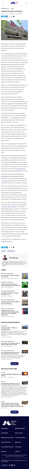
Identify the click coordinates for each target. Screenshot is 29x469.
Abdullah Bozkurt (11, 316)
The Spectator (19, 13)
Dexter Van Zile (11, 397)
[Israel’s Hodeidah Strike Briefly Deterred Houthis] (25, 373)
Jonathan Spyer (11, 377)
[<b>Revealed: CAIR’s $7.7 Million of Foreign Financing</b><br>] (25, 327)
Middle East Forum (7, 241)
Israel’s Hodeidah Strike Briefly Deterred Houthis (11, 374)
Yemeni (18, 188)
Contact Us (17, 451)
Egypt (3, 251)
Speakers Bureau (19, 433)
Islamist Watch (17, 239)
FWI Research (4, 325)
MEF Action (3, 451)
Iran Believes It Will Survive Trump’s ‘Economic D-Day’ (9, 293)
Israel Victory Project (6, 442)
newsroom (24, 158)
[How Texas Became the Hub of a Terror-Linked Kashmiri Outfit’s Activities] (25, 351)
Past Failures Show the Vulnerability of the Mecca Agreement (10, 302)
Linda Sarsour (8, 209)
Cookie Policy (18, 446)
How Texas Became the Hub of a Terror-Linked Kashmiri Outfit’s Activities (10, 353)
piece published (9, 53)
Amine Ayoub (10, 287)
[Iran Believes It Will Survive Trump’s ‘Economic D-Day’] (25, 294)
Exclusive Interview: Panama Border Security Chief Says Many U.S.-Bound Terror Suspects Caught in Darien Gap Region (12, 404)
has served (11, 71)
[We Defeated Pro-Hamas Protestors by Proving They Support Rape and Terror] (25, 383)
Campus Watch (4, 428)
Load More (14, 363)
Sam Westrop (12, 13)
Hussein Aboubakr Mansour (13, 278)
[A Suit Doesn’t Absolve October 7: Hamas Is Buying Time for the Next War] (25, 285)
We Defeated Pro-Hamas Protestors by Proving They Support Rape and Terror (10, 384)
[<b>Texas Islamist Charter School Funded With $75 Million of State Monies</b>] (25, 342)
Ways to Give (18, 442)
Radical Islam (11, 251)
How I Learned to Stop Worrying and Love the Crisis (10, 276)
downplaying (4, 176)
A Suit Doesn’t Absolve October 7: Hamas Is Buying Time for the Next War (10, 284)
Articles (12, 8)
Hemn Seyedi (10, 304)
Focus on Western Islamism (7, 446)
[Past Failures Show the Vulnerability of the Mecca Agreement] (25, 302)
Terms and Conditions (20, 437)
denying (11, 176)
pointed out (13, 143)
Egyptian (11, 188)
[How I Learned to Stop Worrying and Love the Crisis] (25, 276)
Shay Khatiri (10, 296)
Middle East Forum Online (7, 273)
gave (4, 127)
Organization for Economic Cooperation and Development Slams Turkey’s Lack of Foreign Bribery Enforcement (10, 313)
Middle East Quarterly (20, 428)
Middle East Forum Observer (8, 291)
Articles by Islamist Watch (7, 341)
